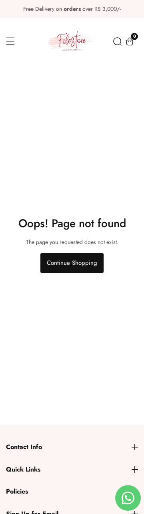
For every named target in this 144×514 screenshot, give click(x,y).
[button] (117, 41)
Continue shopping (72, 262)
